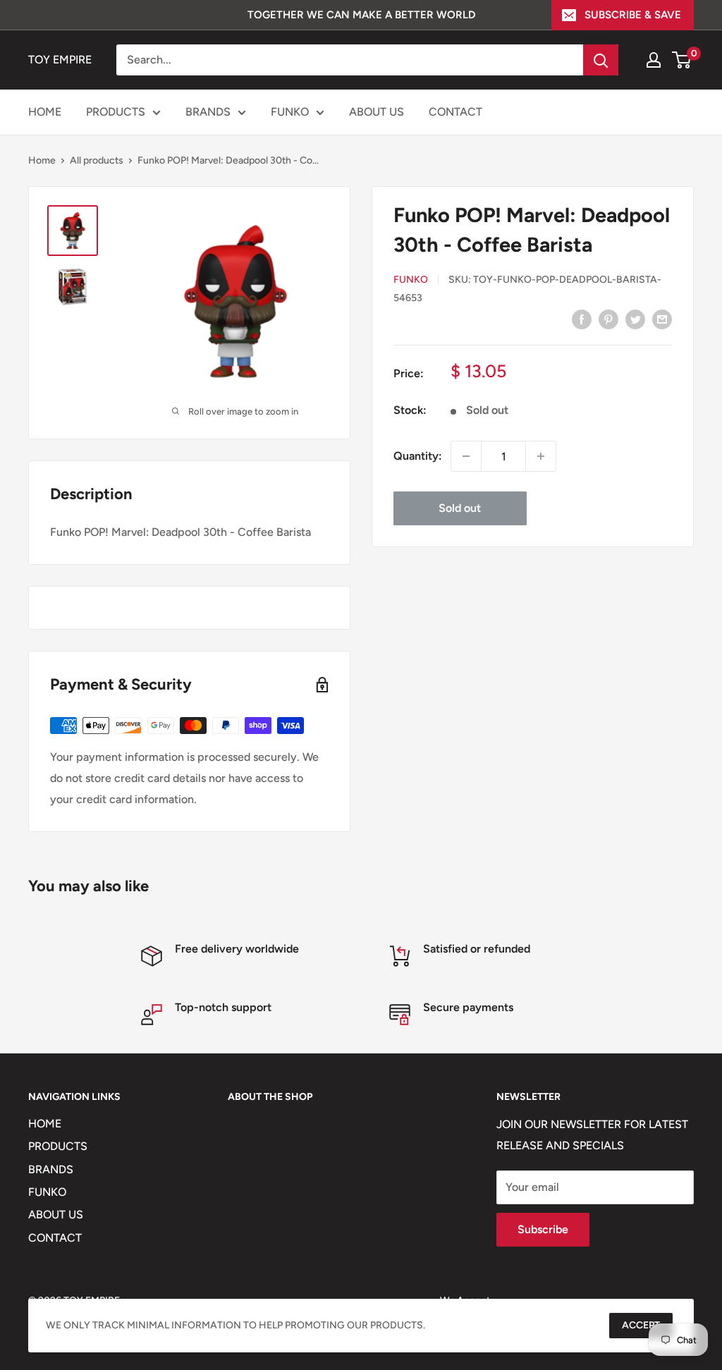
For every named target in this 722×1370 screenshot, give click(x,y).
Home (42, 160)
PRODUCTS (115, 111)
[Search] (600, 59)
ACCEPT (641, 1325)
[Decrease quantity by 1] (466, 456)
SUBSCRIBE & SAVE (633, 14)
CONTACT (455, 111)
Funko (410, 280)
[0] (682, 59)
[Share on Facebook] (582, 318)
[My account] (654, 60)
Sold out (460, 508)
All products (96, 160)
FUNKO (290, 111)
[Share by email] (662, 318)
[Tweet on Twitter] (635, 318)
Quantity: (417, 456)
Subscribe (543, 1229)
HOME (44, 111)
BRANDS (208, 111)
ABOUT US (376, 111)
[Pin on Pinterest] (608, 318)
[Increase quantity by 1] (541, 456)
